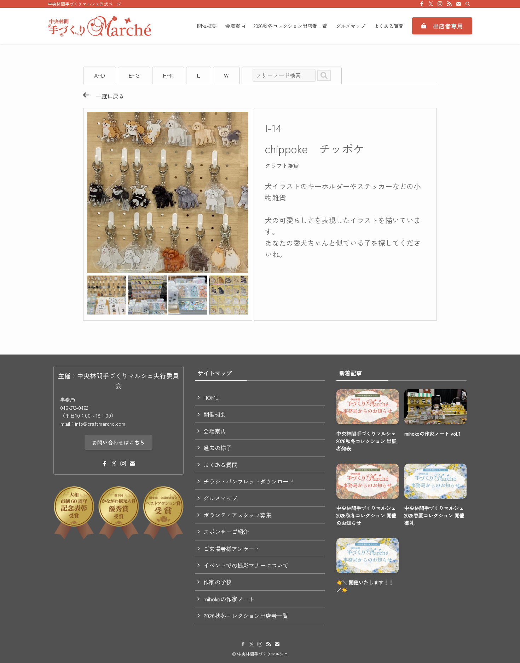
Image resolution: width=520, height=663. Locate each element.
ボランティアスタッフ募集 (237, 515)
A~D (99, 75)
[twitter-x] (430, 4)
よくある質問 (220, 464)
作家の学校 (217, 582)
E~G (134, 75)
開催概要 (214, 414)
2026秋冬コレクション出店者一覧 (245, 615)
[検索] (467, 4)
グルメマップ (220, 498)
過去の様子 (217, 447)
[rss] (449, 4)
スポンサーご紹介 (226, 531)
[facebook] (421, 4)
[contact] (458, 4)
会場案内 (214, 431)
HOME (211, 397)
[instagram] (440, 4)
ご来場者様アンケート (231, 548)
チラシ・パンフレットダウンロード (248, 481)
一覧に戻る (106, 96)
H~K (168, 75)
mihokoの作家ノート (228, 599)
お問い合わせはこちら (118, 442)
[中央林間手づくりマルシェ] (99, 25)
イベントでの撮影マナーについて (245, 565)
